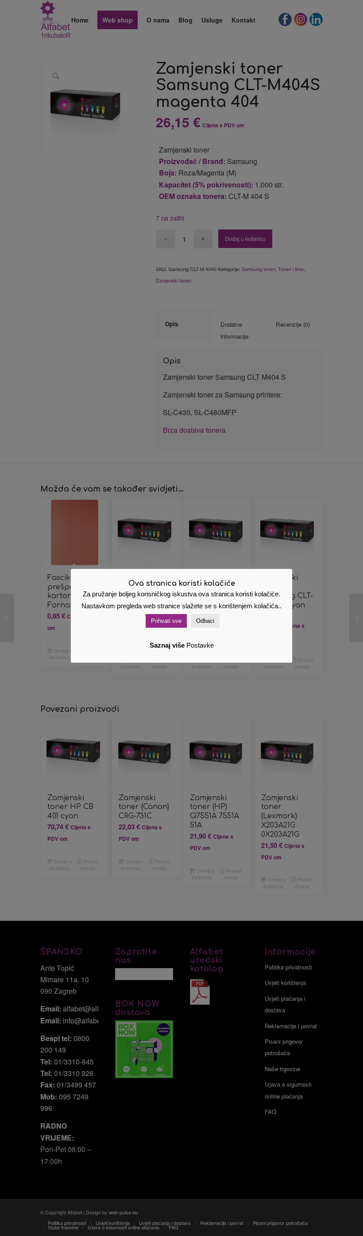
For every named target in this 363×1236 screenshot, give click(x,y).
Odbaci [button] (205, 621)
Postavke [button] (200, 645)
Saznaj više (167, 645)
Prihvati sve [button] (166, 621)
